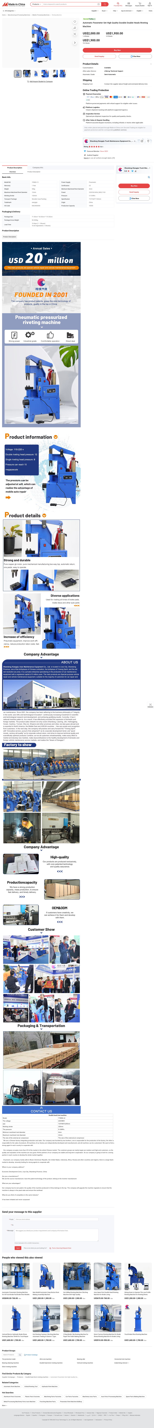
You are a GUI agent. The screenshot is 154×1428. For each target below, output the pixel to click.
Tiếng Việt (125, 1415)
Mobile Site (122, 1413)
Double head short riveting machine (51, 1363)
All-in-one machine (45, 1359)
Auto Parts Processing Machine (111, 1396)
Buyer (104, 11)
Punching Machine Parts (48, 1402)
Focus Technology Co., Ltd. (63, 1420)
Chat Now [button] (136, 56)
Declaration (98, 1420)
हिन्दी (105, 1415)
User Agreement (88, 1420)
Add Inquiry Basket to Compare (41, 81)
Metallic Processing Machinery (41, 15)
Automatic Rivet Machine (12, 1386)
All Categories (9, 11)
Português (42, 1415)
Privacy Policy (108, 1420)
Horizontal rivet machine (122, 1359)
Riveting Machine (56, 15)
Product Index (113, 1413)
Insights (130, 1413)
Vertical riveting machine (85, 1363)
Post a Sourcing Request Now (60, 1248)
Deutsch (73, 1415)
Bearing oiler (81, 1359)
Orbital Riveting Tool (30, 1386)
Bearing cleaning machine (10, 1363)
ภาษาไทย (111, 1415)
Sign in (150, 6)
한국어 (94, 1415)
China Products (36, 1413)
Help (114, 11)
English (28, 1415)
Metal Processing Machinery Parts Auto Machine (19, 1402)
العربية (88, 1415)
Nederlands (81, 1415)
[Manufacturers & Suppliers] (13, 4)
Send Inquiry (99, 56)
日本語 (100, 1415)
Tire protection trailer (9, 1359)
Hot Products (25, 1413)
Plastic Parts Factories (32, 1396)
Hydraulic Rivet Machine (49, 1386)
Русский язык (58, 1415)
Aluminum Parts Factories (12, 1396)
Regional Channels (101, 1413)
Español (34, 1415)
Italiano (66, 1415)
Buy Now (117, 50)
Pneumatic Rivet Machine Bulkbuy (71, 1402)
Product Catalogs (32, 1355)
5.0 (125, 171)
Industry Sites (90, 1413)
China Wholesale (68, 1413)
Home (4, 15)
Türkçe (118, 1415)
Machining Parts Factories (52, 1396)
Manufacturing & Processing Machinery (19, 15)
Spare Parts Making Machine (135, 1396)
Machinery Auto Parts (90, 1396)
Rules (150, 11)
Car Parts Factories (72, 1396)
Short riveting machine (9, 1367)
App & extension (126, 11)
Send (18, 1248)
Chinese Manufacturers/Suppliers (52, 1413)
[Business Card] (149, 177)
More (4, 1405)
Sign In (86, 158)
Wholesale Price (79, 1413)
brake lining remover (121, 1363)
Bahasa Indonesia (135, 1415)
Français (49, 1415)
